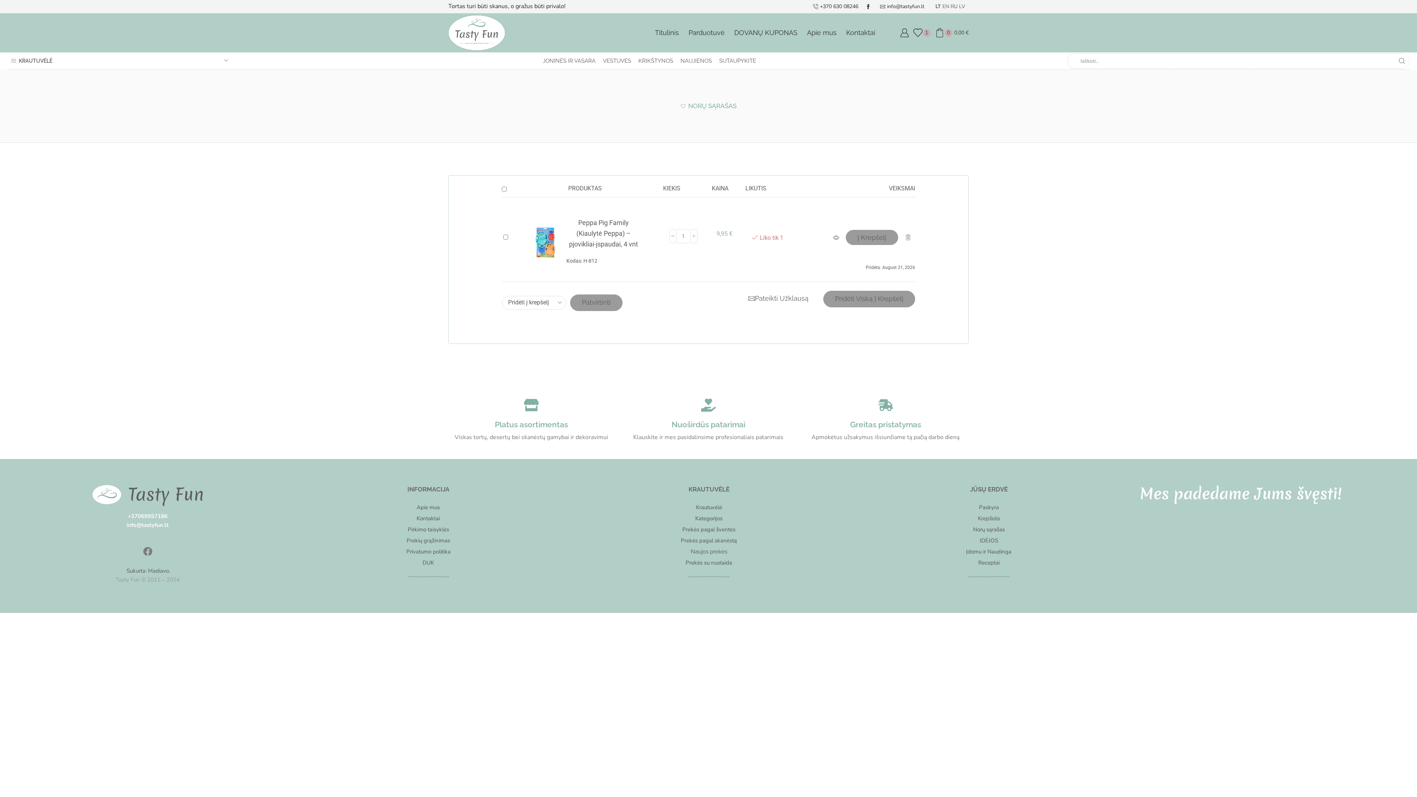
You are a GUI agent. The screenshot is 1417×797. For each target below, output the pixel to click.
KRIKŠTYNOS (655, 61)
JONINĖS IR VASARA (569, 61)
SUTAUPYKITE (737, 61)
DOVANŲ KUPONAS (765, 33)
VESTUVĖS (617, 61)
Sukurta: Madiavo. (147, 571)
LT (938, 6)
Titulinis (667, 33)
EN (945, 6)
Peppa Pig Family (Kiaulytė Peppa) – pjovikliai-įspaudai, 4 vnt (603, 233)
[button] (872, 237)
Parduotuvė (707, 33)
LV (962, 6)
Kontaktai (860, 33)
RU (954, 6)
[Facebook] (147, 551)
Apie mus (822, 33)
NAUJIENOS (696, 61)
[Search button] (1401, 61)
